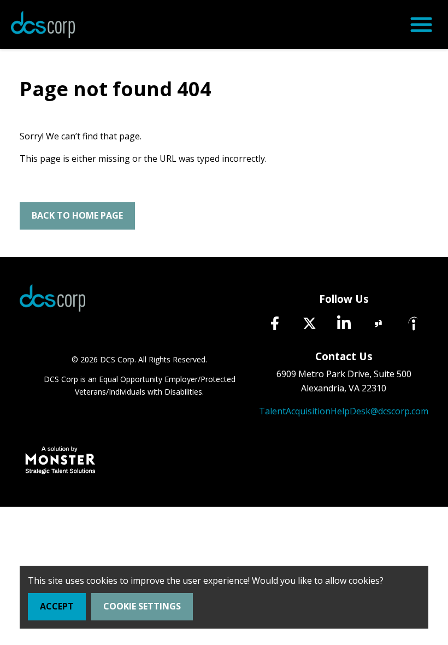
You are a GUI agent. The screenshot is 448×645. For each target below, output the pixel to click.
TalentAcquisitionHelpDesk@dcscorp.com (343, 411)
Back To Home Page (77, 215)
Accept (57, 606)
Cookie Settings (142, 606)
